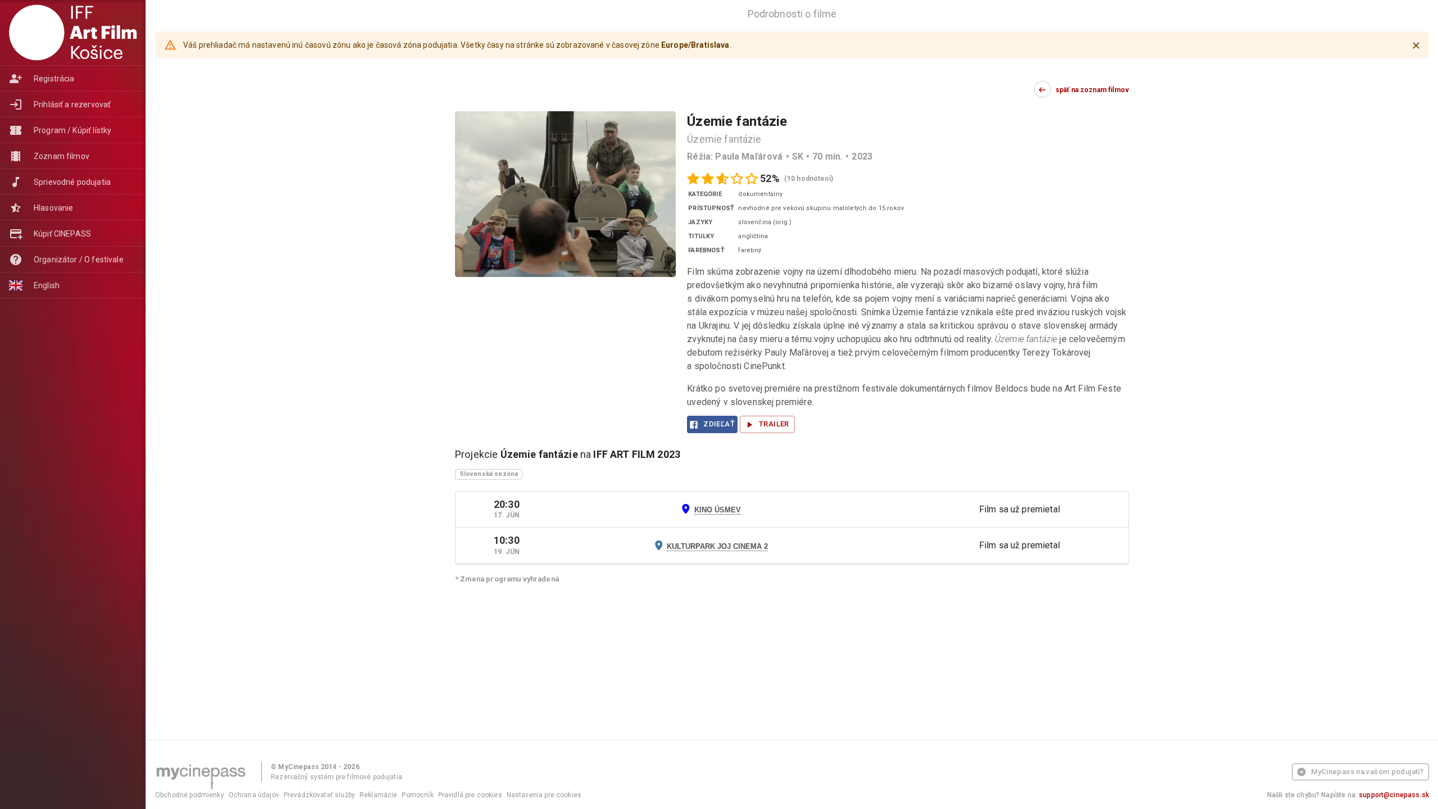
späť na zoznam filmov (1092, 90)
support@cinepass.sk (1394, 795)
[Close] (1416, 45)
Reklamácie (379, 795)
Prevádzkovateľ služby (319, 795)
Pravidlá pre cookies (470, 795)
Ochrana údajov (254, 795)
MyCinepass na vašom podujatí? (1367, 771)
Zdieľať (719, 424)
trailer (774, 424)
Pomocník (417, 795)
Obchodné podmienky (189, 795)
